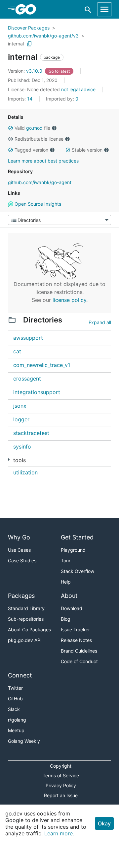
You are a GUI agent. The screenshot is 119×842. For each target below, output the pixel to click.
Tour (65, 560)
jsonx (19, 405)
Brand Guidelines (79, 651)
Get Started (77, 537)
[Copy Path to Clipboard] (29, 44)
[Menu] (59, 220)
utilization (25, 472)
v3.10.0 (26, 71)
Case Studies (22, 560)
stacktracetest (31, 433)
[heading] (28, 9)
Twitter (15, 688)
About (69, 595)
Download (71, 608)
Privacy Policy (61, 785)
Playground (73, 550)
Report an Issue (61, 795)
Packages (21, 595)
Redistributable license (39, 139)
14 (21, 99)
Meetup (16, 730)
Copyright (60, 766)
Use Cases (19, 550)
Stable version (87, 150)
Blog (65, 619)
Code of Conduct (79, 661)
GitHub (15, 698)
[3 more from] (9, 460)
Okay (104, 823)
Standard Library (26, 608)
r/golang (17, 720)
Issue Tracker (75, 629)
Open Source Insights (37, 204)
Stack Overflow (77, 571)
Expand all (100, 322)
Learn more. (59, 833)
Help (66, 582)
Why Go (19, 537)
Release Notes (76, 640)
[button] (10, 128)
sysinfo (22, 446)
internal (16, 43)
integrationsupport (36, 392)
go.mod (34, 128)
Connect (20, 675)
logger (21, 419)
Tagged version (31, 150)
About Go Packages (29, 629)
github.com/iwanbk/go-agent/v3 (43, 35)
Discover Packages (29, 28)
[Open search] (88, 9)
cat (17, 351)
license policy (69, 300)
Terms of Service (61, 775)
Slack (14, 709)
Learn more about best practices (43, 161)
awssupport (28, 337)
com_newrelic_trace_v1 (41, 365)
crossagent (27, 378)
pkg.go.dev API (25, 640)
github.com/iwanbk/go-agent (39, 182)
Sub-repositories (26, 619)
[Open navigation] (104, 9)
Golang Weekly (24, 741)
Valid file (32, 128)
